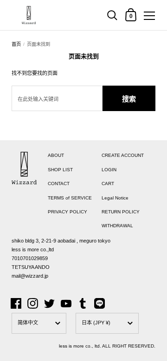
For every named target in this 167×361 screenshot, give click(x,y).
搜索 (129, 99)
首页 (16, 44)
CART (108, 183)
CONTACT (59, 183)
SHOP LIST (60, 169)
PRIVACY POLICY (67, 211)
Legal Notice (115, 197)
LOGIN (109, 169)
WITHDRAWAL (117, 225)
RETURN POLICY (121, 211)
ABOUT (56, 155)
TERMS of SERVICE (70, 197)
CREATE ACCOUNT (123, 155)
